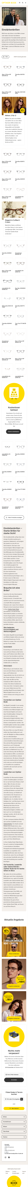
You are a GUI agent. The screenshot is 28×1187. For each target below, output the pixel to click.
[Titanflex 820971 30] (20, 154)
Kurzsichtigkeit (8, 646)
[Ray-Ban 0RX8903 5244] (20, 281)
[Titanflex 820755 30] (20, 67)
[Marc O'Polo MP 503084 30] (20, 351)
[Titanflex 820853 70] (20, 464)
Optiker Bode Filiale (13, 609)
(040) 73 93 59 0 (9, 1147)
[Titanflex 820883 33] (7, 482)
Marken (5, 1137)
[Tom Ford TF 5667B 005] (20, 316)
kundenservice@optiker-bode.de (14, 1153)
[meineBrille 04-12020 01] (20, 263)
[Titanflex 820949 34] (20, 172)
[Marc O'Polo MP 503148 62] (7, 67)
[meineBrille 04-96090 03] (20, 189)
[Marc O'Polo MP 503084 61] (7, 85)
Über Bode (6, 1131)
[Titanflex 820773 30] (20, 298)
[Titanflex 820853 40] (7, 464)
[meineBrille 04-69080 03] (7, 281)
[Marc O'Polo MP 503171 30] (7, 172)
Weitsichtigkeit (8, 665)
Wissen (5, 1126)
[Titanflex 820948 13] (7, 316)
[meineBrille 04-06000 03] (7, 369)
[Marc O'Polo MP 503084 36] (7, 189)
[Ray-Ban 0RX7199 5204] (20, 85)
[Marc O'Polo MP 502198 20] (7, 351)
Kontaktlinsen (7, 1121)
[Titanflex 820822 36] (7, 246)
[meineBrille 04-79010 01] (7, 447)
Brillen (5, 1117)
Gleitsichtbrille (8, 824)
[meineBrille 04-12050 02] (20, 369)
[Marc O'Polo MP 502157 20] (20, 334)
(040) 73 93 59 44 (9, 1150)
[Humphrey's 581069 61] (7, 499)
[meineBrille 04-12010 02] (20, 499)
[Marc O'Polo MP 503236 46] (7, 263)
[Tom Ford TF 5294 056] (20, 482)
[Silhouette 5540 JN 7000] (7, 298)
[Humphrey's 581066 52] (20, 246)
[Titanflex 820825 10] (20, 447)
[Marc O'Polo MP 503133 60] (7, 154)
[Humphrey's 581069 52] (7, 334)
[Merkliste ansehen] (19, 2)
